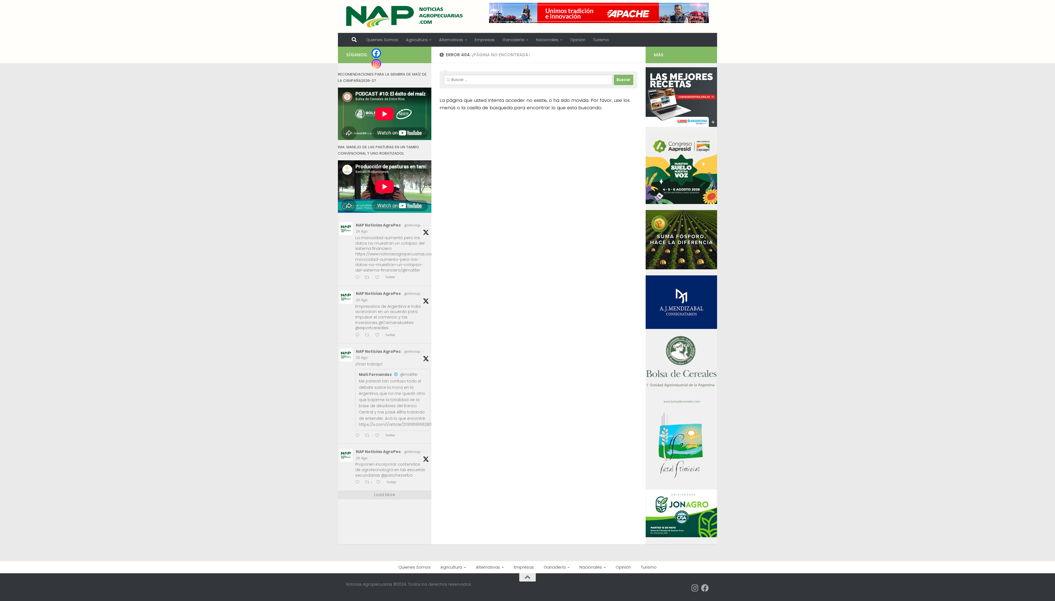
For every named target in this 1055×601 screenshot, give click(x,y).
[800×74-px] (599, 13)
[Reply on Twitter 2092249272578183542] (358, 335)
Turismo (601, 40)
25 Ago (362, 231)
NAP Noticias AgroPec (378, 225)
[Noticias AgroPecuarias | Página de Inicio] (405, 16)
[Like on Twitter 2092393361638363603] (379, 277)
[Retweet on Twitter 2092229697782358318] (368, 436)
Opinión (577, 40)
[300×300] (681, 202)
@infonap (412, 225)
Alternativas (451, 40)
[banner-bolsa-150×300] (681, 402)
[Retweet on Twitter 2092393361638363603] (368, 277)
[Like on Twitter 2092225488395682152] (380, 482)
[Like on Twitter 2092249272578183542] (379, 335)
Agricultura (416, 40)
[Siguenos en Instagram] (695, 588)
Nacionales (547, 40)
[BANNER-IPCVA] (681, 125)
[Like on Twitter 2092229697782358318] (379, 436)
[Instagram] (376, 64)
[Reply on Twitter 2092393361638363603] (358, 277)
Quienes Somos (382, 40)
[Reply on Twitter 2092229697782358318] (358, 436)
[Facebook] (376, 53)
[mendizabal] (681, 327)
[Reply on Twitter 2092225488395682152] (358, 482)
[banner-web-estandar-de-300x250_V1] (681, 268)
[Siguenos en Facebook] (705, 588)
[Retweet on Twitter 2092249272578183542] (368, 335)
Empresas (485, 40)
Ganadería (513, 40)
